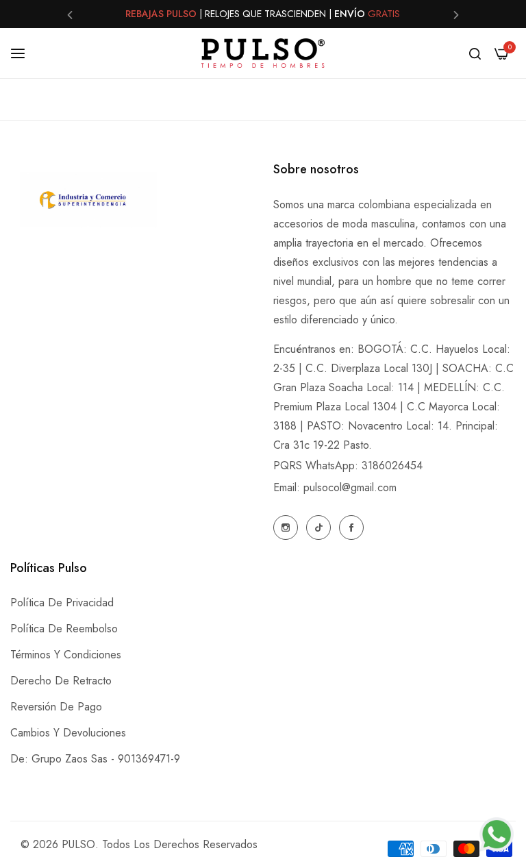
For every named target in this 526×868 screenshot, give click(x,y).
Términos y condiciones (65, 654)
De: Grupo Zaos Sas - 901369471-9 (95, 759)
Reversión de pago (56, 707)
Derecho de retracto (61, 681)
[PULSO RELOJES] (263, 53)
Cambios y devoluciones (68, 733)
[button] (70, 14)
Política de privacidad (62, 602)
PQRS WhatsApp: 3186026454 (348, 465)
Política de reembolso (64, 628)
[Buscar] (475, 53)
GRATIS (384, 7)
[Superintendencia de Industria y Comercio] (88, 202)
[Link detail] (285, 527)
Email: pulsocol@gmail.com (335, 487)
